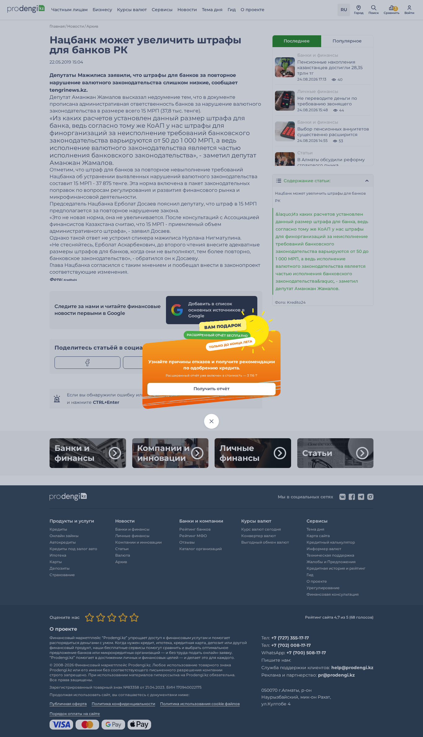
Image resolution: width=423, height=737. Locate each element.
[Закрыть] (211, 421)
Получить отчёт (211, 389)
